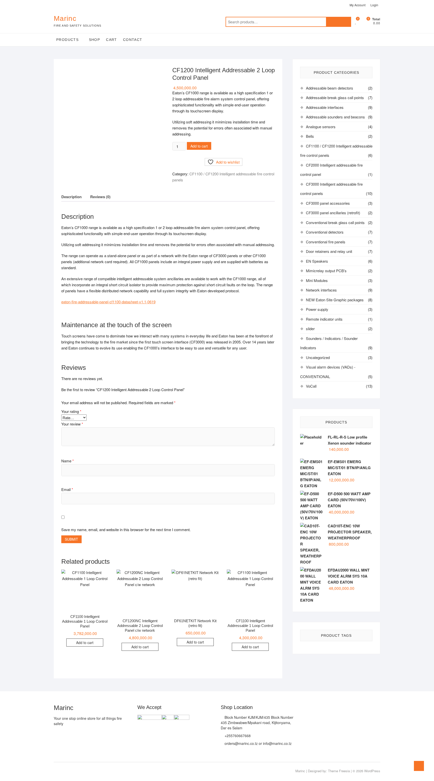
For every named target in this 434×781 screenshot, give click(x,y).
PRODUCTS (67, 40)
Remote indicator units (324, 319)
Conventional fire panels (325, 241)
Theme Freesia (339, 770)
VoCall (311, 386)
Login (374, 5)
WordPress (372, 770)
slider (310, 328)
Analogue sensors (321, 126)
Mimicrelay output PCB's (326, 270)
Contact (132, 40)
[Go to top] (419, 766)
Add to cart (199, 146)
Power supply (317, 309)
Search (338, 22)
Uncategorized (318, 357)
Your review (72, 424)
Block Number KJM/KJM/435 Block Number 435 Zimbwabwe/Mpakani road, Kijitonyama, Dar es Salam (257, 722)
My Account (357, 5)
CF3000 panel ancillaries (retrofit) (333, 212)
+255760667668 (237, 735)
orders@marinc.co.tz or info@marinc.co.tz (258, 743)
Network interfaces (321, 290)
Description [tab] (71, 196)
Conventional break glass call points (335, 222)
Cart (111, 40)
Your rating (71, 411)
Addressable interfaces (325, 107)
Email (67, 489)
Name (67, 460)
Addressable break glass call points (335, 97)
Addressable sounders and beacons (335, 116)
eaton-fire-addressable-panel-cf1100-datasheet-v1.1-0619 (108, 301)
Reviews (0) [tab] (100, 196)
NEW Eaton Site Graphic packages (335, 299)
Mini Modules (317, 280)
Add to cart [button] (84, 642)
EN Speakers (317, 261)
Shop (94, 40)
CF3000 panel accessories (328, 203)
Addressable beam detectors (329, 88)
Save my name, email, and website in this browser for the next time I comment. (126, 529)
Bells (310, 136)
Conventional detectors (325, 232)
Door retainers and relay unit (329, 251)
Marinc (65, 18)
